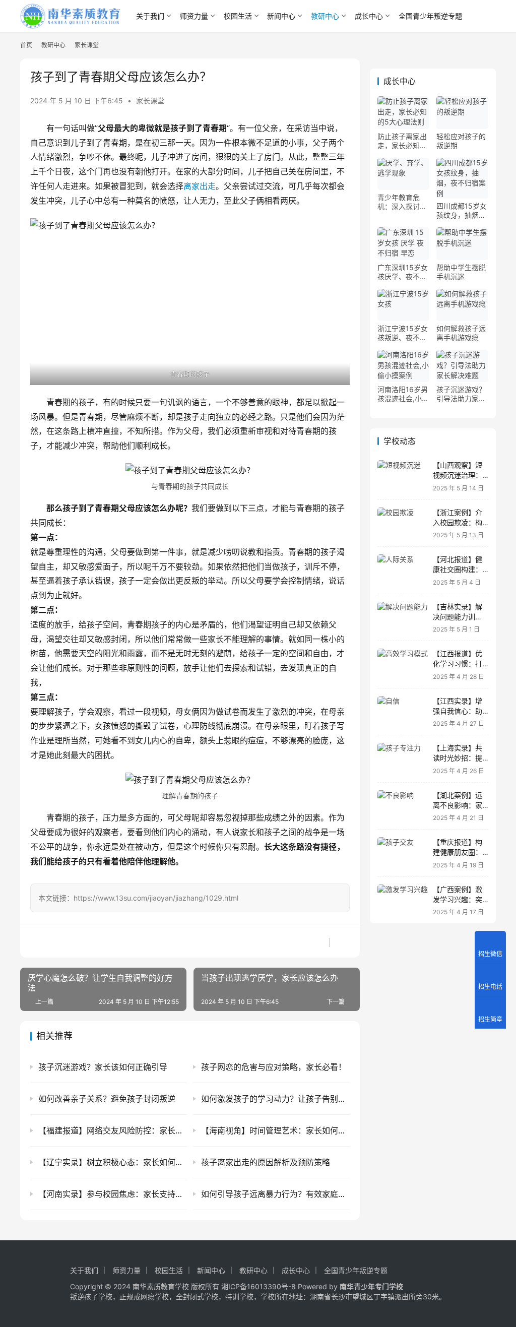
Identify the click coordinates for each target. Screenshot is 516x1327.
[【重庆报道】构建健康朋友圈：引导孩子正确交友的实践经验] (402, 853)
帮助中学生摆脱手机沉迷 (461, 272)
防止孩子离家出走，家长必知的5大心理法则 (402, 141)
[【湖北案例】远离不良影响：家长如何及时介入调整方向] (402, 806)
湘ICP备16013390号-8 (258, 1286)
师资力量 (194, 16)
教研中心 (325, 16)
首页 (26, 45)
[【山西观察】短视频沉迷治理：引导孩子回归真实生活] (402, 476)
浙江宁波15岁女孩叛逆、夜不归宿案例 (402, 333)
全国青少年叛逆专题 (430, 16)
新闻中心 (281, 16)
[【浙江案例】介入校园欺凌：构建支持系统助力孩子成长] (402, 523)
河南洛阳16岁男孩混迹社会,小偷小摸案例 (403, 394)
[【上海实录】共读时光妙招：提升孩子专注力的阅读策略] (402, 759)
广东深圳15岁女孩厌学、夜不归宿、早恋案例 (402, 272)
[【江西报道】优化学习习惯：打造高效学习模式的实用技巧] (402, 664)
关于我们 (150, 16)
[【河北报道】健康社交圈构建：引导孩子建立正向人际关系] (402, 570)
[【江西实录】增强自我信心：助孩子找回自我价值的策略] (402, 712)
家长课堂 (150, 100)
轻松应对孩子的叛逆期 (461, 141)
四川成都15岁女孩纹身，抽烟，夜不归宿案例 (461, 211)
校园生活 (238, 16)
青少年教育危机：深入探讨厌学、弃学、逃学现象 (402, 202)
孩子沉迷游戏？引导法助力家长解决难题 (461, 394)
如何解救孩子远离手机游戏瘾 (461, 333)
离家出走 (199, 186)
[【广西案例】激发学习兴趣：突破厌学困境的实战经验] (402, 900)
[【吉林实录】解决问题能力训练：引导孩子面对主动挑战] (402, 618)
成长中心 (369, 16)
